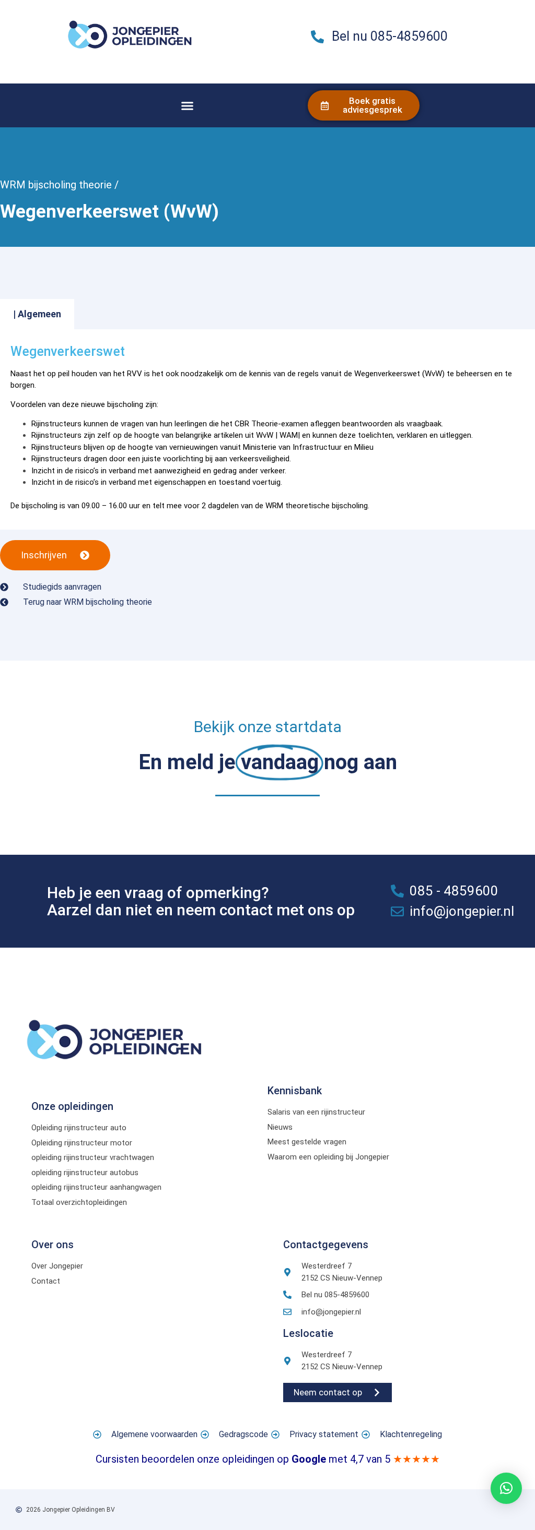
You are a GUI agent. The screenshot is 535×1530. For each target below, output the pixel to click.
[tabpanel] (267, 429)
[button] (187, 105)
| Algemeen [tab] (37, 313)
